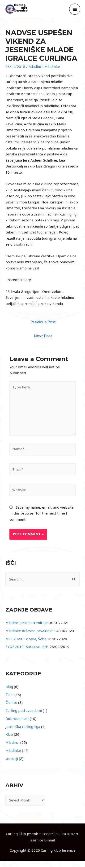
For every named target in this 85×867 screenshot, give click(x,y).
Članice (11, 702)
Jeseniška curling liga (22, 726)
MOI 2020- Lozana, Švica (25, 638)
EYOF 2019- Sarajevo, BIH (27, 646)
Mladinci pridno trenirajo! (26, 622)
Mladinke (52, 66)
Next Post (43, 336)
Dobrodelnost (17, 718)
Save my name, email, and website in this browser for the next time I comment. (41, 513)
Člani (9, 694)
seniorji (11, 758)
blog (9, 686)
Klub (9, 734)
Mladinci (35, 66)
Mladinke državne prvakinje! (29, 630)
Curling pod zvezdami (23, 710)
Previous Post (43, 322)
